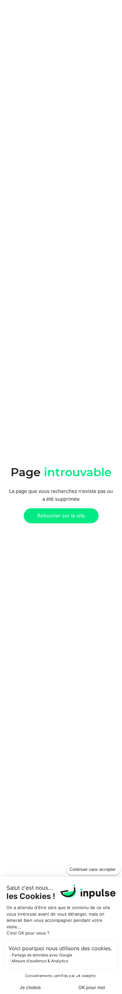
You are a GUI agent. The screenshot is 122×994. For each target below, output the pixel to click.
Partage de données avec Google (42, 955)
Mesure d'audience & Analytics (40, 960)
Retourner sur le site (61, 516)
